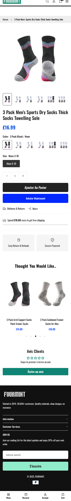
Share (35, 208)
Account (45, 497)
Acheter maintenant (35, 198)
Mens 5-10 (11, 163)
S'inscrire (35, 466)
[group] (35, 58)
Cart (63, 497)
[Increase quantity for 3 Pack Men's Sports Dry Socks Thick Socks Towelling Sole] (23, 176)
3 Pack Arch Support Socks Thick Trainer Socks (19, 322)
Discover (25, 497)
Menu (8, 497)
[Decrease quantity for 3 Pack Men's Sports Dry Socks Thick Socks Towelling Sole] (7, 176)
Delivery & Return (16, 208)
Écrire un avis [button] (36, 371)
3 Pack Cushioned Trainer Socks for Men (52, 322)
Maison (5, 19)
